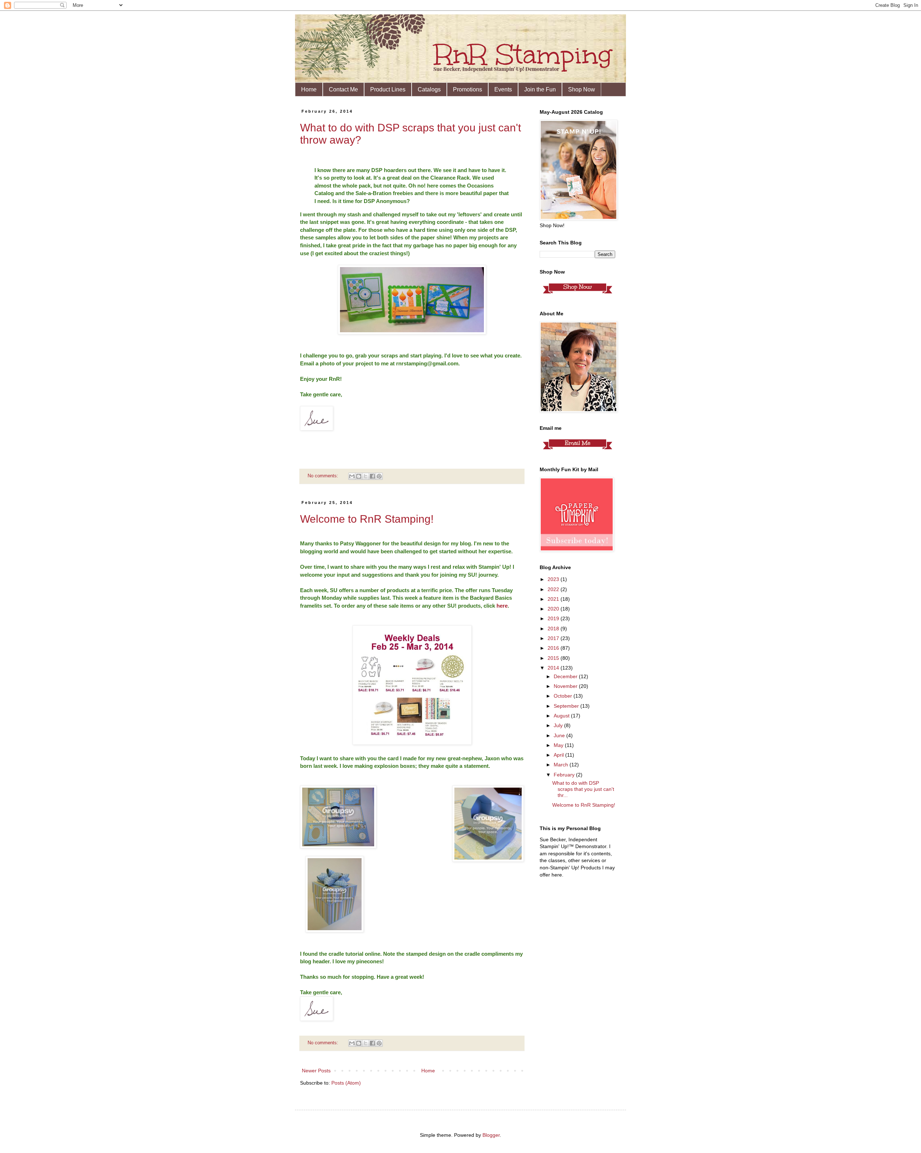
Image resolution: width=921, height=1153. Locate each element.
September (567, 706)
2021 (554, 599)
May (559, 745)
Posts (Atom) (346, 1083)
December (566, 676)
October (563, 696)
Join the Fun (540, 89)
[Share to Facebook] (372, 476)
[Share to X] (365, 476)
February (565, 775)
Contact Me (343, 89)
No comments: (324, 475)
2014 (554, 668)
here (502, 606)
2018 (554, 628)
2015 (554, 658)
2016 (554, 648)
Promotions (467, 89)
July (559, 725)
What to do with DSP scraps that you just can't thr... (583, 789)
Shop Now (581, 89)
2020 (554, 609)
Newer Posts (316, 1070)
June (560, 735)
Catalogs (429, 89)
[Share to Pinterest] (379, 476)
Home (309, 89)
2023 (554, 579)
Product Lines (387, 89)
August (562, 716)
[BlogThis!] (358, 476)
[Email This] (351, 476)
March (562, 764)
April (559, 755)
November (566, 686)
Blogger (491, 1135)
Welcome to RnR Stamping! (367, 519)
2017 (554, 638)
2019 (554, 618)
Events (503, 89)
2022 (554, 589)
